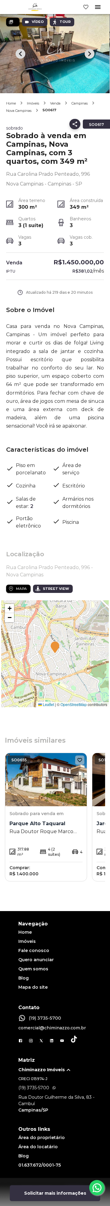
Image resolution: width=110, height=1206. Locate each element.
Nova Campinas (18, 110)
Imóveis (33, 103)
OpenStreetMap (74, 704)
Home (11, 103)
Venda (55, 103)
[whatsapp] (97, 1187)
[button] (55, 648)
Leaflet (48, 704)
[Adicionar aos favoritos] (79, 760)
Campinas (80, 103)
